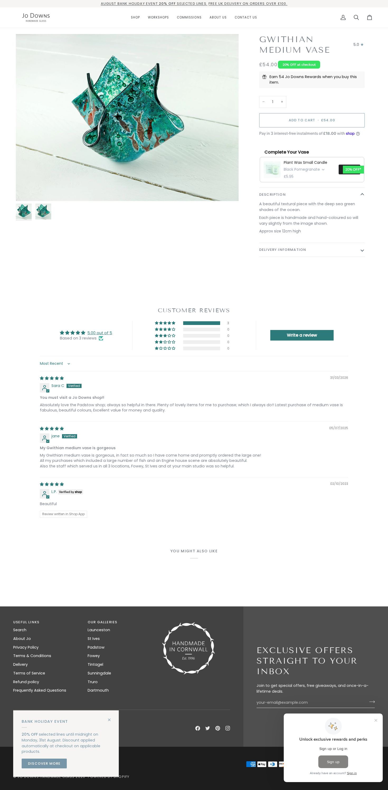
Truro (93, 681)
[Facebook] (197, 728)
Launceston (99, 630)
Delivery (20, 664)
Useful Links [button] (26, 622)
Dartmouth (98, 690)
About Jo (22, 638)
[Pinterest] (217, 728)
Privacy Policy (26, 647)
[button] (135, 17)
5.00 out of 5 (99, 333)
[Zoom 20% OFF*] (127, 117)
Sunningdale (99, 673)
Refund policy (26, 681)
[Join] (370, 702)
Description (272, 194)
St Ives (94, 638)
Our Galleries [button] (102, 622)
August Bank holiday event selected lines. (154, 3)
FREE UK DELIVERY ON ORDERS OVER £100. (248, 3)
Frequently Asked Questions (39, 690)
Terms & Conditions (32, 655)
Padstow (96, 647)
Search (19, 630)
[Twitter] (207, 728)
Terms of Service (29, 673)
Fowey (94, 655)
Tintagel (95, 664)
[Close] (111, 717)
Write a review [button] (302, 335)
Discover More (44, 763)
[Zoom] (25, 191)
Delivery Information (282, 249)
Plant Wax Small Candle (305, 162)
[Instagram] (227, 728)
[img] (52, 378)
